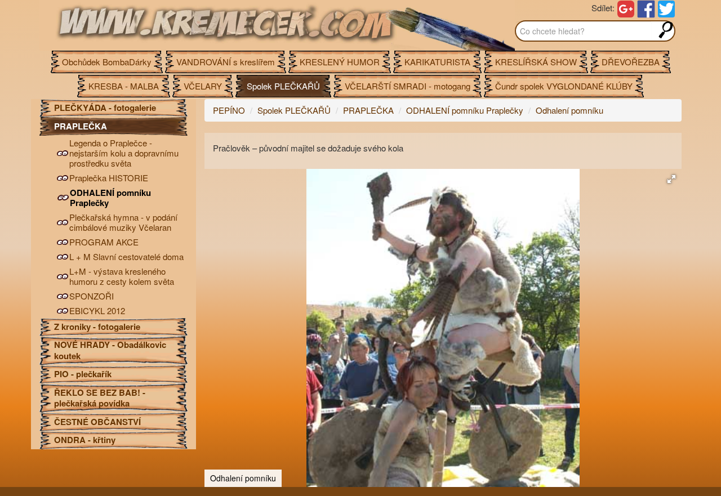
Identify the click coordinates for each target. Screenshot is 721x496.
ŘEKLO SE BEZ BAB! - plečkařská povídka (99, 398)
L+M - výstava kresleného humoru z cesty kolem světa (121, 276)
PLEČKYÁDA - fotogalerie (105, 107)
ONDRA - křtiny (84, 440)
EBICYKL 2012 (97, 311)
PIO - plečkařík (83, 374)
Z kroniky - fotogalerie (97, 326)
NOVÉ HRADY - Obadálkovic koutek (110, 350)
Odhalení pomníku (569, 110)
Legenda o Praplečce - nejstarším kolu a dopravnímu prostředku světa (124, 153)
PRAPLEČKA (80, 126)
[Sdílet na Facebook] (646, 8)
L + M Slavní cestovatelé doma (126, 257)
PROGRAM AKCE (104, 242)
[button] (671, 179)
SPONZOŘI (91, 296)
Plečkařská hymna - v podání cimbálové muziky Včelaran (123, 222)
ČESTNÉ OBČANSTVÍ (97, 421)
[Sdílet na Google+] (626, 8)
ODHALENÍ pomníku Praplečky (110, 197)
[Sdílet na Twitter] (666, 8)
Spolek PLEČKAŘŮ (294, 110)
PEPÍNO (229, 110)
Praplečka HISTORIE (108, 178)
